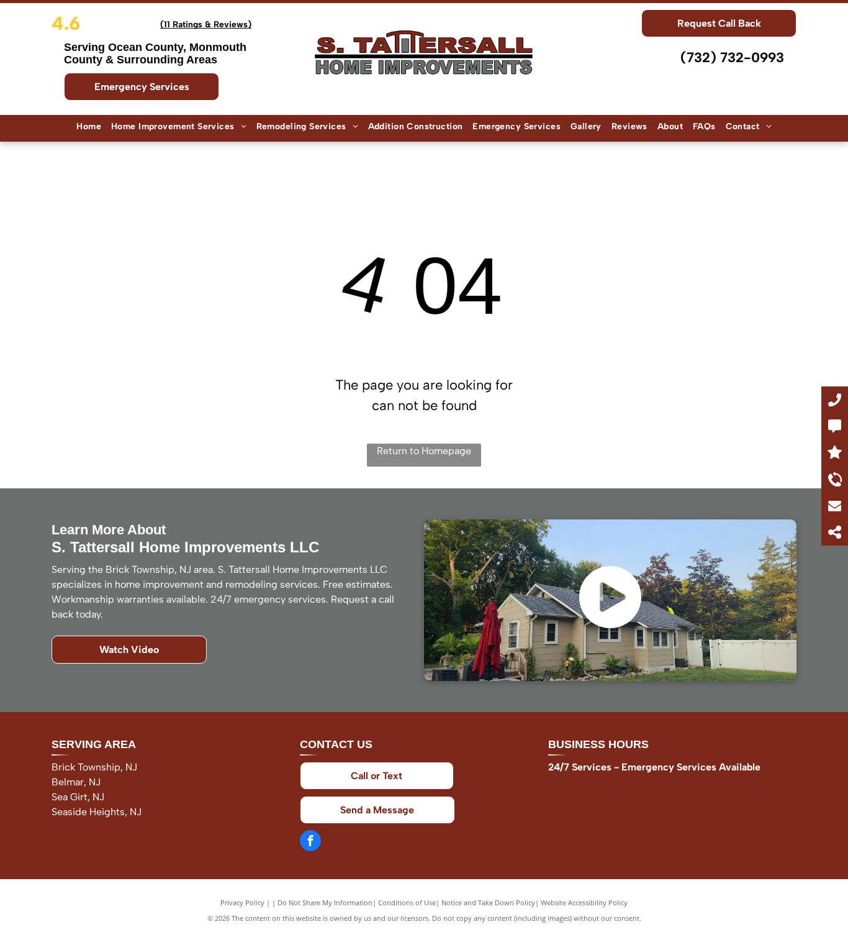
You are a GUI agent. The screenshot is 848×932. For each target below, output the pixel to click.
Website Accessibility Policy (584, 902)
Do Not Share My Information (324, 902)
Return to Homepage (424, 451)
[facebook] (310, 842)
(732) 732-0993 (732, 57)
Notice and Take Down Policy (488, 902)
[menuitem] (88, 127)
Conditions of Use (407, 902)
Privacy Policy (242, 902)
